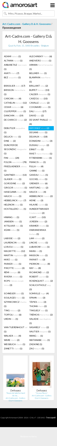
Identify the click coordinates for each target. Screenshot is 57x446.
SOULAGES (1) (14, 297)
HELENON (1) (13, 204)
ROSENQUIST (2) (41, 280)
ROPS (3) (14, 282)
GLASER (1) (12, 179)
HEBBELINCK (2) (41, 196)
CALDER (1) (39, 94)
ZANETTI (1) (13, 348)
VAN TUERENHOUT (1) (15, 329)
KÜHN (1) (11, 230)
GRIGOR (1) (15, 187)
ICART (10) (37, 217)
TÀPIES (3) (37, 302)
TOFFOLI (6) (12, 314)
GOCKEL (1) (38, 179)
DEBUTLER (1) (14, 130)
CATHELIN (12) (15, 102)
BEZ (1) (12, 77)
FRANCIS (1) (37, 162)
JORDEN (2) (38, 221)
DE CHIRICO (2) (15, 119)
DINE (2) (10, 140)
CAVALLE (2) (39, 102)
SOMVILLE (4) (39, 293)
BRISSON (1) (14, 92)
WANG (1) (36, 335)
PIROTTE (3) (14, 268)
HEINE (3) (36, 200)
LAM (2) (36, 238)
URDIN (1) (11, 319)
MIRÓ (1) (10, 259)
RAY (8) (35, 268)
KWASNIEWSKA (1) (37, 232)
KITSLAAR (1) (13, 225)
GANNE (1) (36, 170)
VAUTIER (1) (40, 331)
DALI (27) (37, 111)
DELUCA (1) (12, 136)
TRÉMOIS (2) (41, 314)
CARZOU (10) (38, 98)
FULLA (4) (36, 166)
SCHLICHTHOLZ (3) (40, 287)
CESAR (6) (13, 107)
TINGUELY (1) (38, 310)
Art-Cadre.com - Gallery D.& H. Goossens (26, 23)
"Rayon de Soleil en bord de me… (15, 394)
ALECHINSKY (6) (40, 56)
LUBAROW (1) (39, 246)
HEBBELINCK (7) (15, 200)
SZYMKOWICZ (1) (15, 304)
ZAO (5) (36, 348)
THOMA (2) (38, 306)
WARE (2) (11, 340)
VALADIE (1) (40, 321)
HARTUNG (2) (38, 187)
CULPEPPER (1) (15, 111)
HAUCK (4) (37, 191)
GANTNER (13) (15, 174)
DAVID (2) (36, 115)
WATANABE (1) (39, 340)
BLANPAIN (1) (39, 79)
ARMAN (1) (41, 66)
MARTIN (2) (15, 255)
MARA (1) (35, 251)
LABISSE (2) (12, 238)
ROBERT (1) (38, 276)
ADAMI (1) (12, 56)
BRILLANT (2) (38, 85)
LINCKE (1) (38, 242)
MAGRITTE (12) (14, 251)
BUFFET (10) (39, 90)
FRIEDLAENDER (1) (15, 168)
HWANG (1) (11, 217)
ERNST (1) (36, 149)
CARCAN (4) (12, 98)
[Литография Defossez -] (15, 373)
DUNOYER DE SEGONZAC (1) (15, 149)
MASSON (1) (38, 255)
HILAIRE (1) (38, 204)
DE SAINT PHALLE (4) (40, 121)
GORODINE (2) (14, 183)
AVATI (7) (11, 73)
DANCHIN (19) (13, 115)
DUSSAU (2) (39, 145)
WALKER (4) (12, 335)
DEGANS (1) (38, 132)
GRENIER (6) (38, 183)
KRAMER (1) (39, 225)
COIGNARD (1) (40, 107)
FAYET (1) (40, 153)
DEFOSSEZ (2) (39, 128)
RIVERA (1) (13, 276)
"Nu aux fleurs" (41, 393)
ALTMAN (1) (13, 60)
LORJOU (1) (13, 246)
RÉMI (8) (12, 272)
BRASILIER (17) (14, 85)
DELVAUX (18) (38, 136)
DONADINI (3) (40, 140)
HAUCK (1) (12, 196)
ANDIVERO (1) (40, 60)
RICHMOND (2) (39, 272)
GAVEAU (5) (38, 174)
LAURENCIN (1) (14, 242)
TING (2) (12, 310)
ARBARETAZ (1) (15, 66)
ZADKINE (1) (35, 344)
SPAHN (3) (37, 297)
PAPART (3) (37, 259)
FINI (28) (11, 157)
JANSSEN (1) (13, 221)
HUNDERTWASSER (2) (39, 210)
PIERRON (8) (39, 263)
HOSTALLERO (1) (15, 208)
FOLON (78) (15, 162)
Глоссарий (51, 417)
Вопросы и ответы (28, 436)
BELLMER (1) (38, 73)
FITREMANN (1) (40, 157)
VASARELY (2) (39, 327)
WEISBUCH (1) (14, 344)
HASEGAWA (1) (15, 191)
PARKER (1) (12, 263)
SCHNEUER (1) (14, 293)
